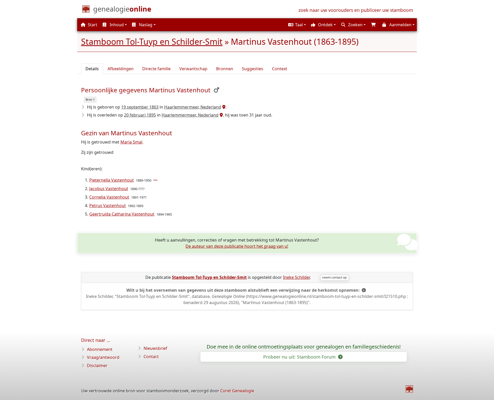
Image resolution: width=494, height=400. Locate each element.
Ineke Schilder (296, 277)
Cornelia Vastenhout (109, 197)
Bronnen (224, 69)
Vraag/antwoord (103, 357)
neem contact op (334, 277)
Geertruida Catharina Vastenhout (121, 214)
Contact (151, 356)
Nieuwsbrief (155, 348)
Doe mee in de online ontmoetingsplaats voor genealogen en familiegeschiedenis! (304, 347)
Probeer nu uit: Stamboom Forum (300, 357)
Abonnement (99, 349)
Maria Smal (131, 142)
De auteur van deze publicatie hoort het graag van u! (237, 246)
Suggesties (252, 69)
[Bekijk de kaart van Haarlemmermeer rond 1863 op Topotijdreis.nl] (223, 107)
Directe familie (156, 69)
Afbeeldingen (121, 69)
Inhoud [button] (116, 25)
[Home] (409, 389)
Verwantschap (193, 69)
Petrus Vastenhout (107, 205)
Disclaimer (97, 365)
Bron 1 (90, 99)
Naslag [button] (145, 25)
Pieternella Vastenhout (111, 180)
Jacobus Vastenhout (108, 188)
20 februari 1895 (140, 115)
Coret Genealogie (237, 391)
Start (92, 25)
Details (92, 69)
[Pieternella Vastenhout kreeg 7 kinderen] (156, 180)
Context (279, 69)
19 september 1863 (139, 107)
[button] (296, 25)
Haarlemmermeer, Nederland (192, 107)
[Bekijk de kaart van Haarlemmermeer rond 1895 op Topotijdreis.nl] (220, 115)
